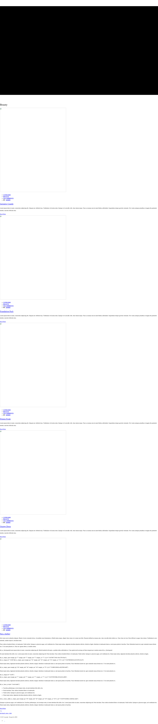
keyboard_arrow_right (6, 713)
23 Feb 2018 (7, 195)
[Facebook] (4, 721)
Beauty (6, 196)
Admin (8, 200)
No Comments (8, 198)
